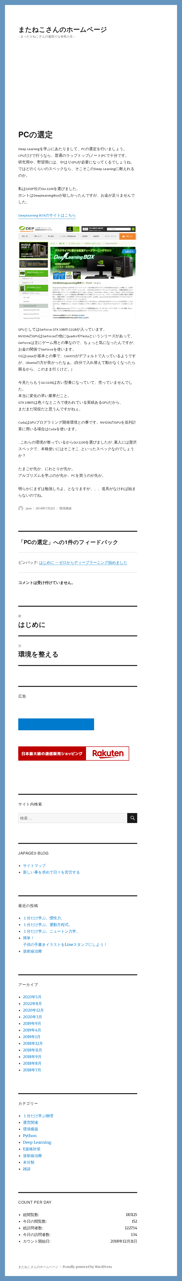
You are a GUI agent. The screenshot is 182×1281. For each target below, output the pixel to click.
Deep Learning (37, 1142)
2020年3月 (32, 1016)
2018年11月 (32, 1050)
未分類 (28, 1162)
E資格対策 (32, 1149)
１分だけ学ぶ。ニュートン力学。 (51, 931)
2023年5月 (32, 996)
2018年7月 (32, 1070)
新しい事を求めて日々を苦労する (51, 872)
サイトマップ (34, 865)
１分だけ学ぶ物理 (38, 1115)
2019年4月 (32, 1030)
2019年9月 (32, 1023)
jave (29, 508)
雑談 (27, 1168)
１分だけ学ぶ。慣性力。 (44, 918)
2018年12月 (33, 1043)
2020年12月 (33, 1010)
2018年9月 (32, 1056)
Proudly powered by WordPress (87, 1267)
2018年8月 (32, 1063)
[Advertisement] (92, 94)
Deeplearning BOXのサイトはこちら (47, 215)
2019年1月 (32, 1036)
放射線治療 (32, 951)
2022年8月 (32, 1003)
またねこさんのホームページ (62, 29)
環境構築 (65, 508)
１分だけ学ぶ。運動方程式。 (47, 924)
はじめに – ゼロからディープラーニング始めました (83, 562)
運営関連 (30, 1122)
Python (29, 1135)
